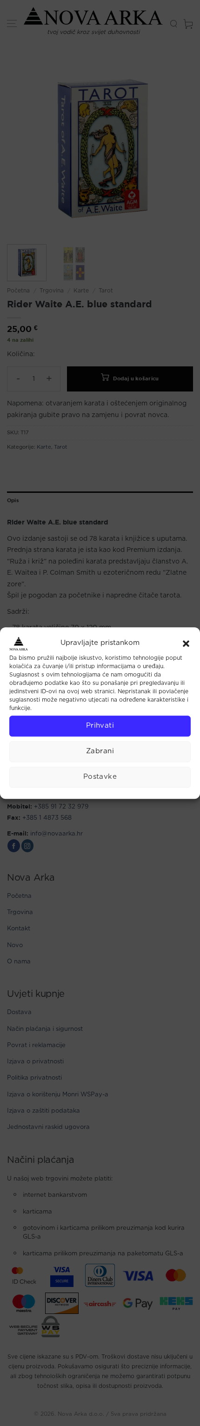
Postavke (100, 776)
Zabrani (100, 751)
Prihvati (100, 725)
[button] (186, 643)
